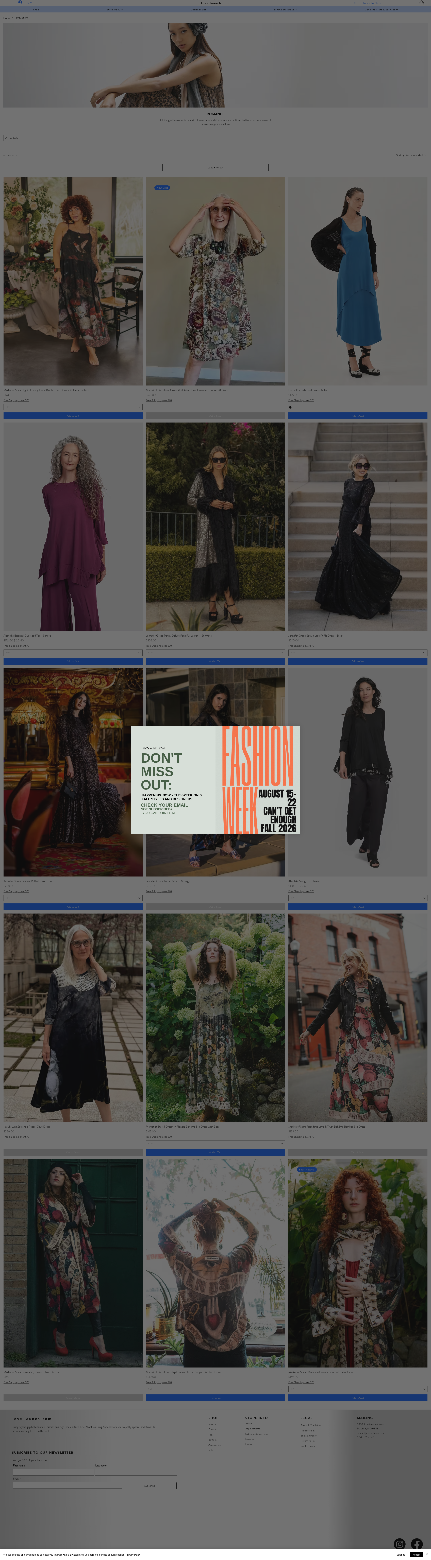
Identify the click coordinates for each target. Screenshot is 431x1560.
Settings (400, 1554)
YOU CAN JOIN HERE (159, 813)
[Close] (427, 1554)
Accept (416, 1554)
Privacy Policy (133, 1554)
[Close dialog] (295, 730)
